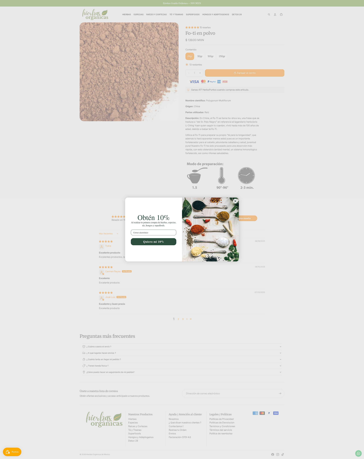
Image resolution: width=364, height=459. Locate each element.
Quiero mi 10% (153, 242)
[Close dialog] (235, 201)
